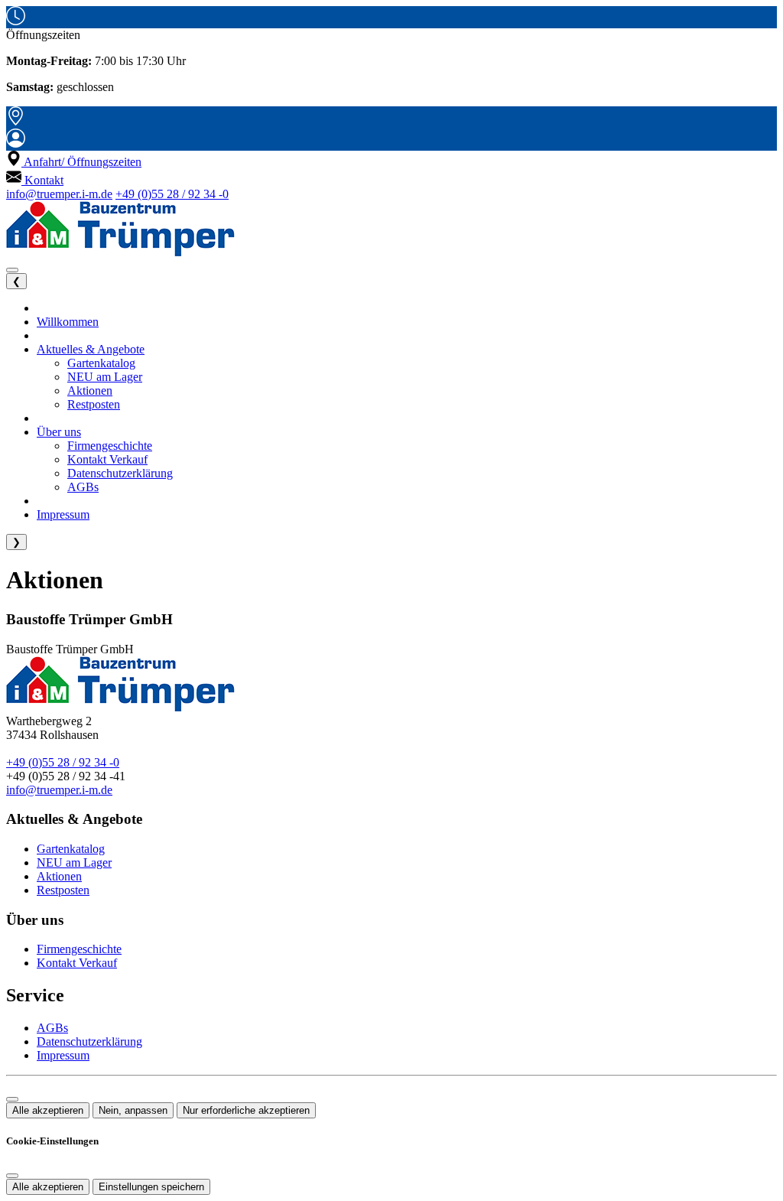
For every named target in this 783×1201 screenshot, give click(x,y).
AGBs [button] (83, 486)
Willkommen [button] (68, 321)
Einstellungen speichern (151, 1187)
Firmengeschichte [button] (109, 445)
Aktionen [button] (89, 390)
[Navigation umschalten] (12, 270)
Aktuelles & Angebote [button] (91, 349)
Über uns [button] (59, 431)
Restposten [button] (93, 404)
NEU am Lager (74, 862)
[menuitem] (73, 161)
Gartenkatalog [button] (101, 362)
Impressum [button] (63, 514)
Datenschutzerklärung (89, 1041)
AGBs (52, 1027)
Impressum (63, 1055)
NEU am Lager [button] (104, 376)
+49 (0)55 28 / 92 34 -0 (172, 193)
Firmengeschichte (79, 948)
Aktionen (59, 876)
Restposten (63, 890)
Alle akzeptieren (47, 1110)
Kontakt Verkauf (77, 962)
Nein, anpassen (133, 1110)
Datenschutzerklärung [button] (120, 473)
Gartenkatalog (71, 848)
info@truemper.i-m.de (59, 193)
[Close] (12, 1175)
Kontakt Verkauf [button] (107, 459)
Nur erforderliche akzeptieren (246, 1110)
